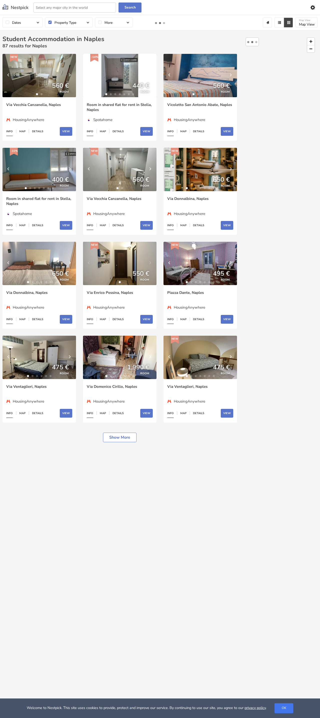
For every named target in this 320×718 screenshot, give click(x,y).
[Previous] (8, 75)
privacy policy (255, 707)
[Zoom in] (310, 41)
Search (130, 7)
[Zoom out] (310, 48)
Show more (119, 437)
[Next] (70, 75)
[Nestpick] (15, 7)
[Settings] (313, 8)
